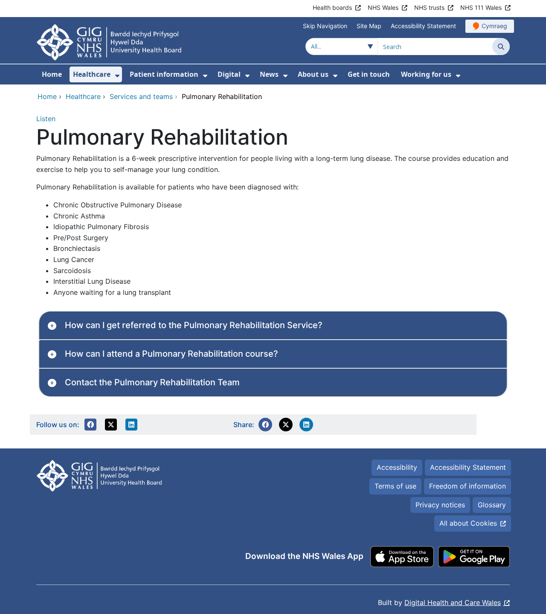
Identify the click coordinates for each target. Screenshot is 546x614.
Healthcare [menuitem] (91, 74)
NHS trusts (429, 7)
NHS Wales (383, 7)
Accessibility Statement (423, 25)
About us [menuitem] (313, 74)
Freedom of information (467, 486)
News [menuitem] (269, 74)
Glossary (492, 505)
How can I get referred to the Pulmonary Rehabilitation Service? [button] (193, 325)
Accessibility (397, 467)
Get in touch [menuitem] (369, 74)
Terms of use (395, 486)
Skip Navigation (325, 25)
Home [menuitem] (52, 74)
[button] (90, 424)
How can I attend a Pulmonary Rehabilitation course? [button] (171, 354)
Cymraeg (494, 25)
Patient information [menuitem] (164, 74)
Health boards (332, 7)
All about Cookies (468, 523)
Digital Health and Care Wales (452, 602)
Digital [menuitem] (229, 74)
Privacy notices (440, 505)
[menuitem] (117, 76)
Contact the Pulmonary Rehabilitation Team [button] (152, 382)
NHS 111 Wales (481, 7)
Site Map (369, 25)
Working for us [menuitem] (426, 74)
